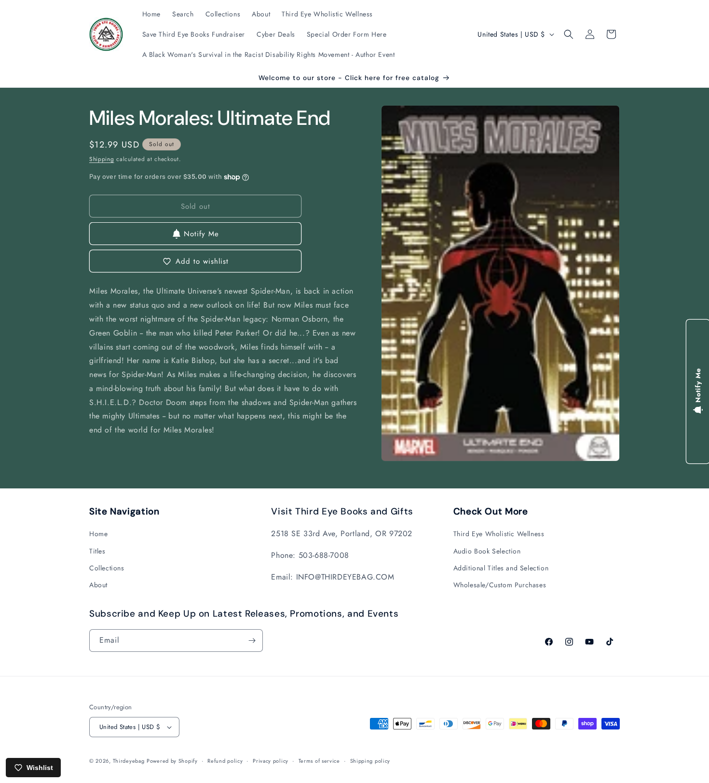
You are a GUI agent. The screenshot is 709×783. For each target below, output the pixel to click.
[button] (568, 34)
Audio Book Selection (487, 551)
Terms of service (319, 761)
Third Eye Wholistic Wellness (499, 534)
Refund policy (225, 761)
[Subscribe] (251, 640)
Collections (106, 568)
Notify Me (201, 234)
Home (98, 534)
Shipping (101, 159)
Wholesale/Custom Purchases (499, 585)
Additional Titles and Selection (501, 568)
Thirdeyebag (129, 761)
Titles (97, 551)
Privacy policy (270, 761)
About (98, 585)
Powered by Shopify (172, 761)
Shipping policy (370, 761)
